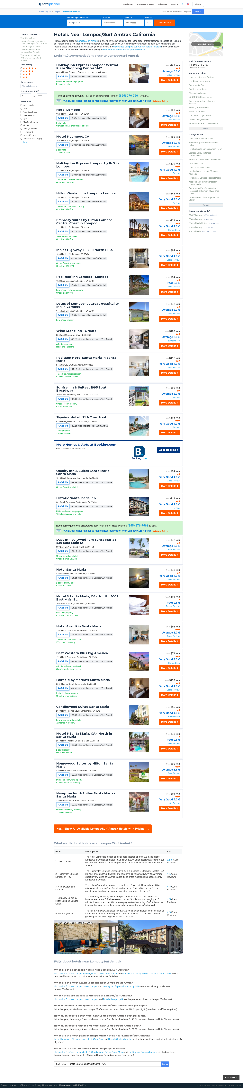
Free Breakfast (30, 112)
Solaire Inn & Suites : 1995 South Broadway (82, 389)
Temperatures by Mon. (31, 55)
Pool (25, 108)
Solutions (162, 4)
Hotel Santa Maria (71, 569)
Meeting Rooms (30, 122)
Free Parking (29, 115)
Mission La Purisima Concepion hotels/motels (203, 183)
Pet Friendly (28, 105)
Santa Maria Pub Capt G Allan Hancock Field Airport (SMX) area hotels (204, 191)
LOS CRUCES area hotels (200, 96)
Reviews (176, 173)
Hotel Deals (128, 4)
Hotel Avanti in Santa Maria (78, 626)
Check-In (106, 17)
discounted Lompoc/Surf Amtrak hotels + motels (137, 46)
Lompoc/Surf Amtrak (87, 40)
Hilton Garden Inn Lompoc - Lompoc (86, 193)
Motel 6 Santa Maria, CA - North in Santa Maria (84, 735)
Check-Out (128, 17)
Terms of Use (27, 1085)
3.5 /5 (170, 860)
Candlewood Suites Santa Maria (82, 706)
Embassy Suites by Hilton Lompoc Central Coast (146, 973)
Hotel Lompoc (68, 109)
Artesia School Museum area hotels (205, 159)
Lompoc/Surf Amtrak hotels (201, 138)
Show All (205, 128)
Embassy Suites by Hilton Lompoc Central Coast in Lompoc (84, 222)
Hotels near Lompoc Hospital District (205, 177)
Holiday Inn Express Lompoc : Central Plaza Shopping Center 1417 (87, 67)
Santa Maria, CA (196, 85)
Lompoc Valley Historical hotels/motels (200, 154)
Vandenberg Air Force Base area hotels (203, 143)
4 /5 (169, 874)
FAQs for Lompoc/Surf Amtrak (31, 59)
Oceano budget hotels (199, 119)
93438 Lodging (195, 219)
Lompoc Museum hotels (199, 167)
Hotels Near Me (49, 1085)
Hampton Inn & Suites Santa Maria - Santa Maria (85, 795)
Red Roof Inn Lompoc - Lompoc (82, 276)
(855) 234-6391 (80, 1085)
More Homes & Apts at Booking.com (86, 444)
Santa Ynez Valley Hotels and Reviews (202, 102)
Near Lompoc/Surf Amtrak (79, 17)
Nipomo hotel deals (197, 93)
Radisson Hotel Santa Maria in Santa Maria (86, 359)
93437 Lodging (195, 215)
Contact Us (6, 1085)
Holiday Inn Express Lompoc (68, 986)
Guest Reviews (173, 367)
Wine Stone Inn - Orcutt (76, 330)
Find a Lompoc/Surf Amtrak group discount (123, 49)
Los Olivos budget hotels (200, 115)
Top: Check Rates (28, 38)
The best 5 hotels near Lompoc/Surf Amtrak (30, 50)
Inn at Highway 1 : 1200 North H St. (84, 250)
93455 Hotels (195, 231)
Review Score (174, 230)
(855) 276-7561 (129, 95)
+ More (24, 142)
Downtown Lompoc (197, 163)
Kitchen (26, 125)
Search (198, 11)
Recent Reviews (173, 606)
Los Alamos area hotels (199, 81)
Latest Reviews (173, 75)
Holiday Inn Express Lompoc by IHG (72, 973)
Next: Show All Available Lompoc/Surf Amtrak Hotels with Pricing (101, 828)
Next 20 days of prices (30, 46)
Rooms (148, 17)
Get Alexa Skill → (160, 101)
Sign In (198, 4)
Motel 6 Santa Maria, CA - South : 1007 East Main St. (87, 598)
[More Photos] (139, 82)
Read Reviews (174, 146)
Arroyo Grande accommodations (203, 123)
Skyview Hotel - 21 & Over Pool (81, 417)
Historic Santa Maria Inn (76, 498)
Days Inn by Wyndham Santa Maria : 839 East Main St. (86, 541)
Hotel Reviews (174, 286)
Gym (25, 118)
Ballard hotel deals (197, 111)
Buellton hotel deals (197, 89)
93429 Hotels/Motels (198, 223)
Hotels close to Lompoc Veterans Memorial (203, 172)
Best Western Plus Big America (82, 653)
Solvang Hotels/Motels (199, 107)
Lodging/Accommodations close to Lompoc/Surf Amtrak (34, 42)
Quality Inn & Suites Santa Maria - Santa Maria (83, 472)
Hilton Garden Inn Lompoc (104, 973)
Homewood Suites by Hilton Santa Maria (84, 765)
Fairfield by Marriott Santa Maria (83, 680)
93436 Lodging (195, 227)
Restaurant (28, 132)
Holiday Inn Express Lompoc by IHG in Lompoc (87, 165)
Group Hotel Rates (145, 4)
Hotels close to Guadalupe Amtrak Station (204, 198)
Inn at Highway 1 (62, 1039)
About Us (16, 1085)
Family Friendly (30, 128)
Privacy (37, 1085)
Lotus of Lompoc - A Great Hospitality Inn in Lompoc (87, 305)
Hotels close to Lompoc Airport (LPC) (205, 148)
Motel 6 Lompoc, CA (72, 136)
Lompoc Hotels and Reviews (201, 77)
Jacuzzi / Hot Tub (30, 135)
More (173, 4)
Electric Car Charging (32, 138)
